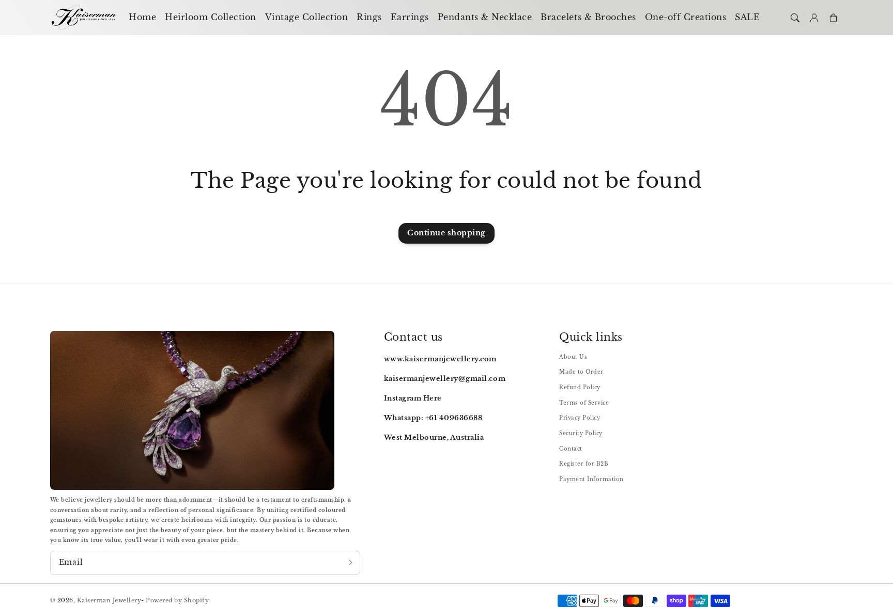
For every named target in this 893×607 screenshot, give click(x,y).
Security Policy (581, 433)
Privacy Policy (579, 417)
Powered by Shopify (177, 600)
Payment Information (591, 479)
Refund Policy (580, 387)
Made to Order (581, 372)
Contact (570, 448)
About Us (573, 357)
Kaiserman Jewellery (109, 600)
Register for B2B (583, 463)
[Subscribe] (350, 562)
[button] (794, 17)
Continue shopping (446, 233)
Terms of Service (584, 403)
